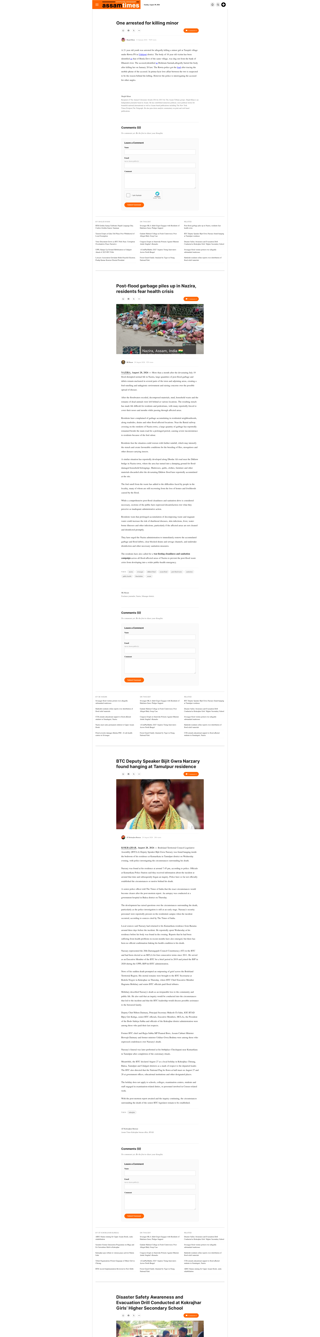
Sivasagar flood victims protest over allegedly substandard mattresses (200, 250)
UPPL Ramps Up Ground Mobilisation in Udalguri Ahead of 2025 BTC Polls (114, 250)
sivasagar (140, 572)
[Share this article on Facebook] (128, 31)
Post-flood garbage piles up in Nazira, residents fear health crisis (202, 226)
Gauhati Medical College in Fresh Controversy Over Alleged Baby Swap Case (158, 234)
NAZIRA (125, 372)
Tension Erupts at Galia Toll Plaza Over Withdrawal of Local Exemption (115, 234)
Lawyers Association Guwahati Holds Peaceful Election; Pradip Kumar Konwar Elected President (115, 258)
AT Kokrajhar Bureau (133, 837)
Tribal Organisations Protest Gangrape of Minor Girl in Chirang (115, 1262)
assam (149, 576)
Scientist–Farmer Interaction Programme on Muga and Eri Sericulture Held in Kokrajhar (115, 1245)
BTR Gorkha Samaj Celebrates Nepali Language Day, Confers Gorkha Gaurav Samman (115, 226)
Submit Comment (134, 205)
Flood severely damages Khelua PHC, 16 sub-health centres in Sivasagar (114, 734)
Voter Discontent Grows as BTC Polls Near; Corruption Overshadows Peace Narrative (115, 242)
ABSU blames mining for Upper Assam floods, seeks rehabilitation (114, 1237)
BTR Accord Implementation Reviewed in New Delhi (115, 1269)
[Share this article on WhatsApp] (123, 31)
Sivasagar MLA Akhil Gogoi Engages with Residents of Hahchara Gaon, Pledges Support (160, 226)
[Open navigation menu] (97, 5)
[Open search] (218, 4)
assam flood (163, 572)
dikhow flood (151, 572)
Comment (128, 171)
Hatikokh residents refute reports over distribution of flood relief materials (203, 258)
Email (131, 159)
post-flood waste (177, 572)
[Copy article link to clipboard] (139, 31)
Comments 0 (192, 30)
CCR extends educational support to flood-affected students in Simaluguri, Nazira (113, 718)
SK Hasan (129, 362)
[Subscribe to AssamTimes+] (223, 4)
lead (179, 67)
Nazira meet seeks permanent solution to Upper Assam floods (115, 726)
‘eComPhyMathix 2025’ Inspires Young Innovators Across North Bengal (158, 250)
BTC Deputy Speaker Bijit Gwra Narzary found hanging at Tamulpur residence (204, 234)
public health (127, 576)
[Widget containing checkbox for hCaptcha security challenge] (143, 195)
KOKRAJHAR (128, 847)
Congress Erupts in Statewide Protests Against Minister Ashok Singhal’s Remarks (159, 242)
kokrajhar (132, 1112)
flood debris (139, 576)
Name (126, 147)
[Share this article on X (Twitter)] (134, 31)
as (131, 58)
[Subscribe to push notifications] (212, 4)
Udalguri (143, 54)
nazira (131, 572)
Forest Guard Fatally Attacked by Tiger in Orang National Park (157, 258)
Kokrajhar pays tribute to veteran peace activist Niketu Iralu (115, 1254)
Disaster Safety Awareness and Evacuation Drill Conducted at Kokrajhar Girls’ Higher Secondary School (204, 242)
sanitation (189, 572)
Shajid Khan (130, 40)
